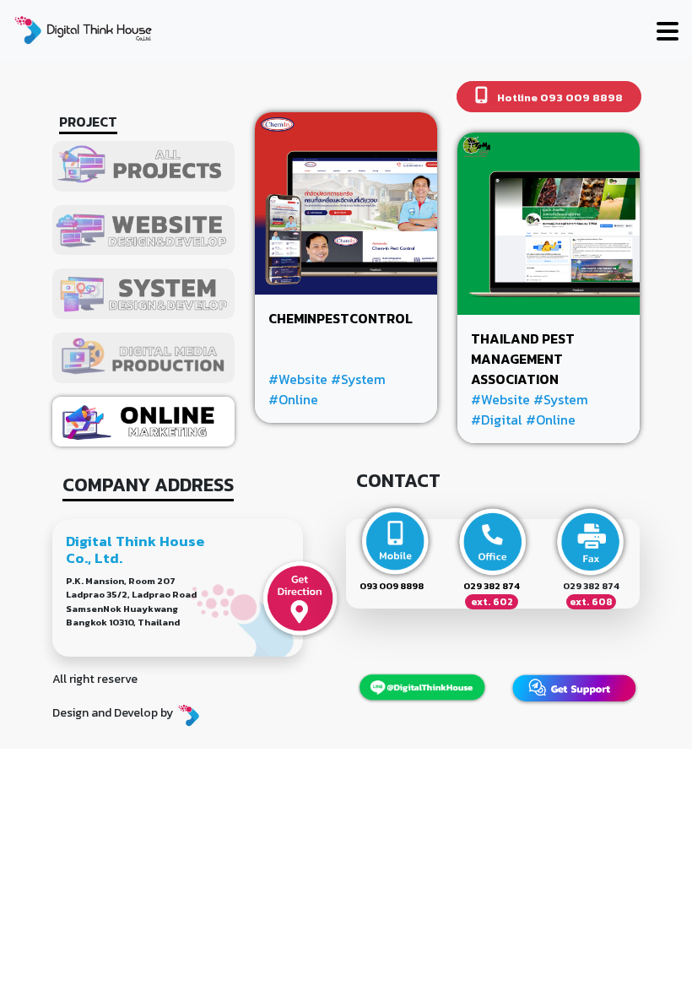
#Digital (496, 419)
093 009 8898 (392, 586)
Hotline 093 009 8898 (559, 97)
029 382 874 (491, 586)
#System (358, 379)
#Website (297, 379)
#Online (293, 399)
